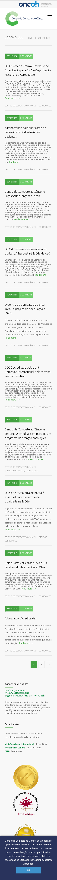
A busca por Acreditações (21, 618)
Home (29, 38)
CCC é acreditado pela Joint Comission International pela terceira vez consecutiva (28, 372)
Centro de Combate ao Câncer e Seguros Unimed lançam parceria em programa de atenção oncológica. (28, 434)
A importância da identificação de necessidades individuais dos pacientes (25, 132)
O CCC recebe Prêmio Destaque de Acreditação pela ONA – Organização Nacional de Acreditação (28, 70)
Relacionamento (15, 470)
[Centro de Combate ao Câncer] (26, 18)
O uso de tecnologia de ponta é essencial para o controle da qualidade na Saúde (24, 497)
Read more (10, 98)
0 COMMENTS (26, 56)
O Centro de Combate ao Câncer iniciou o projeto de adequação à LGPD (25, 309)
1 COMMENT (25, 357)
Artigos (43, 537)
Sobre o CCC (45, 105)
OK (28, 870)
